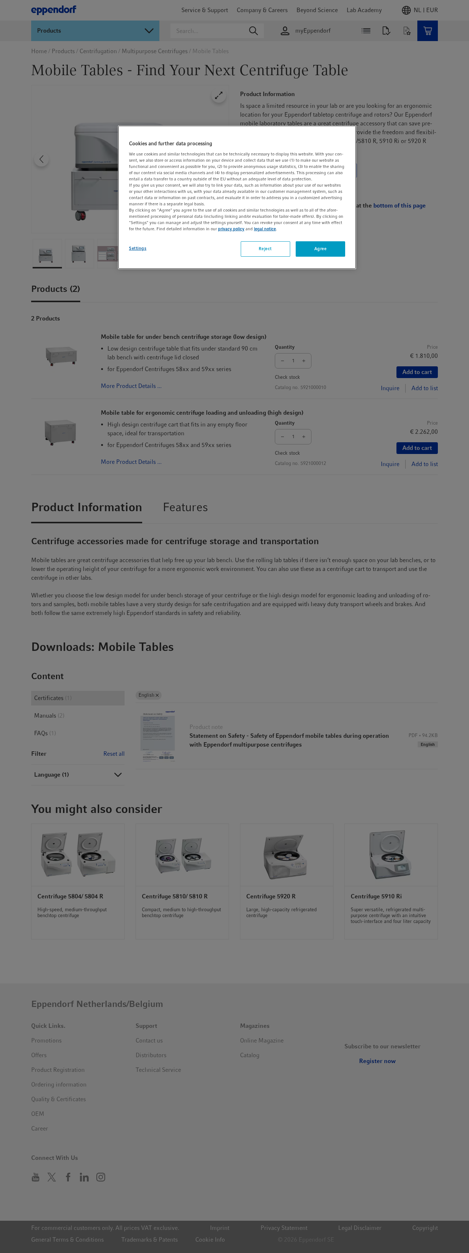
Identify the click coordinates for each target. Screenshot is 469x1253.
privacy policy (231, 228)
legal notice (265, 228)
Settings (138, 248)
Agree (320, 248)
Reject (265, 248)
